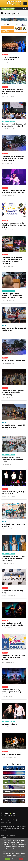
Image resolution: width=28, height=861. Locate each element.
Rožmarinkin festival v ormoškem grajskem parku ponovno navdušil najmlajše (12, 92)
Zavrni (21, 858)
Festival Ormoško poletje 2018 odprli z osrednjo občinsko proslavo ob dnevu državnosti (13, 558)
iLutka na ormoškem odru (10, 724)
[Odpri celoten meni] (25, 3)
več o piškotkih (11, 853)
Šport (4, 325)
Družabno (5, 54)
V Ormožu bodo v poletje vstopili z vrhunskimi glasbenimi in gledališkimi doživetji (14, 225)
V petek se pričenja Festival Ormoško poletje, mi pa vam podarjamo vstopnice (14, 657)
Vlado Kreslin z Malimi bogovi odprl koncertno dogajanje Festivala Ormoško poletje (13, 393)
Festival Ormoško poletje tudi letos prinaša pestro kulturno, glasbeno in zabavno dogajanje (13, 158)
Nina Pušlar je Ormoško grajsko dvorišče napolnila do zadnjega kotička (12, 692)
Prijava (24, 8)
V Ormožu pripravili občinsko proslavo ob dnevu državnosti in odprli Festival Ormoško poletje (12, 296)
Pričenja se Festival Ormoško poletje (13, 360)
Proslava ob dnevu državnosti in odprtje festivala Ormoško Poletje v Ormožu (13, 459)
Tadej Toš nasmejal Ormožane (11, 754)
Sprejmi (7, 858)
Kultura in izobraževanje (9, 121)
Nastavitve (14, 858)
